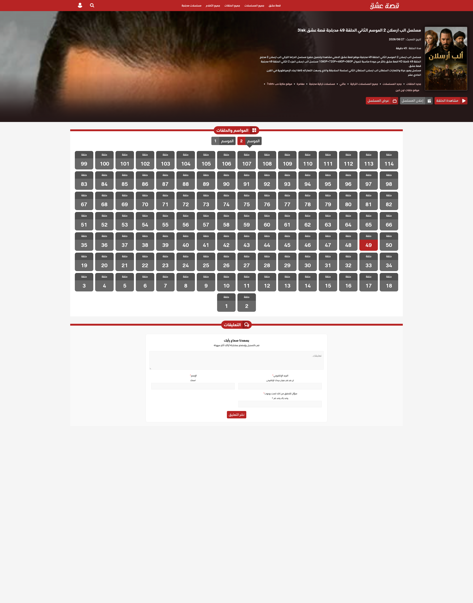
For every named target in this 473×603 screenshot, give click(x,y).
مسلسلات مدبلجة (191, 5)
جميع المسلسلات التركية (364, 84)
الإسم (193, 375)
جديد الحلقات (413, 84)
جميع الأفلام (213, 5)
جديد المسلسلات (392, 84)
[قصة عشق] (384, 5)
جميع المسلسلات (254, 5)
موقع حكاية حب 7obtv (279, 84)
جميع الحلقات (232, 5)
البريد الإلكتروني (280, 375)
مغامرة (300, 84)
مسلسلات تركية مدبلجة (322, 84)
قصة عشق (275, 5)
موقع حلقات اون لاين (407, 90)
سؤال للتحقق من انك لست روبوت (280, 393)
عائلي (343, 84)
